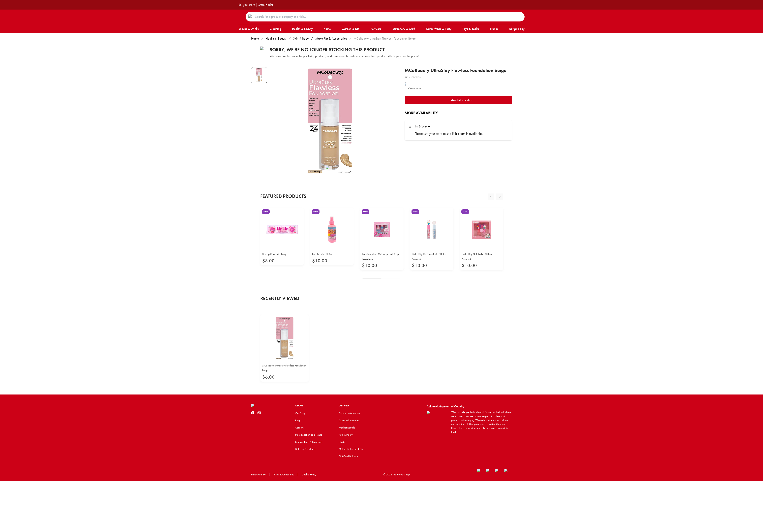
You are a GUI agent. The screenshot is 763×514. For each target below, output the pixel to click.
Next (499, 196)
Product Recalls (347, 427)
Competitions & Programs (308, 442)
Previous (491, 196)
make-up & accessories (331, 38)
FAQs (342, 442)
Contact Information (349, 413)
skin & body (301, 38)
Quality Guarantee (349, 420)
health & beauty (276, 38)
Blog (297, 420)
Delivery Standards (305, 449)
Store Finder (265, 5)
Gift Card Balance (348, 456)
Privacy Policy (258, 474)
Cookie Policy (309, 474)
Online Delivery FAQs (351, 449)
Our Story (300, 413)
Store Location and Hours (308, 434)
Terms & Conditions (283, 474)
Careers (299, 427)
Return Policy (345, 434)
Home (255, 38)
